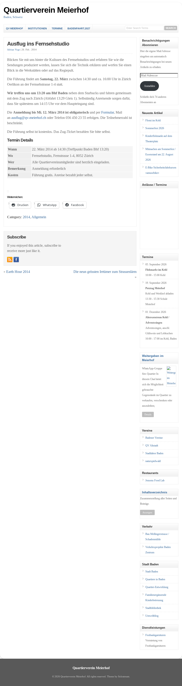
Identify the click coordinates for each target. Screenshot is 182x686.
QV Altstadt (151, 445)
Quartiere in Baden (155, 579)
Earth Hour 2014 (18, 272)
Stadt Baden (151, 571)
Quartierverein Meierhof (46, 9)
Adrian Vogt (13, 49)
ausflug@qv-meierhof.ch (28, 118)
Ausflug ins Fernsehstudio (38, 44)
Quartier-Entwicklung (156, 587)
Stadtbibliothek (153, 608)
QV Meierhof (14, 28)
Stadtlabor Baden (154, 453)
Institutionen (37, 28)
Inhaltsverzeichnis (154, 492)
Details (147, 414)
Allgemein (39, 217)
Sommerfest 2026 (154, 128)
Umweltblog (151, 615)
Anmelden (149, 86)
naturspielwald (153, 461)
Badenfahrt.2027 (78, 28)
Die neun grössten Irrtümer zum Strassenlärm (104, 272)
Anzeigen (147, 512)
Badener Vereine (154, 437)
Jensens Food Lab (154, 480)
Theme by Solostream (118, 676)
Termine (57, 28)
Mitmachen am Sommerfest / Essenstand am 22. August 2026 (160, 154)
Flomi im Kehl (153, 120)
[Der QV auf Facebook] (16, 259)
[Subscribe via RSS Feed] (9, 259)
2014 (26, 217)
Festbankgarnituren (155, 635)
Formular (107, 112)
